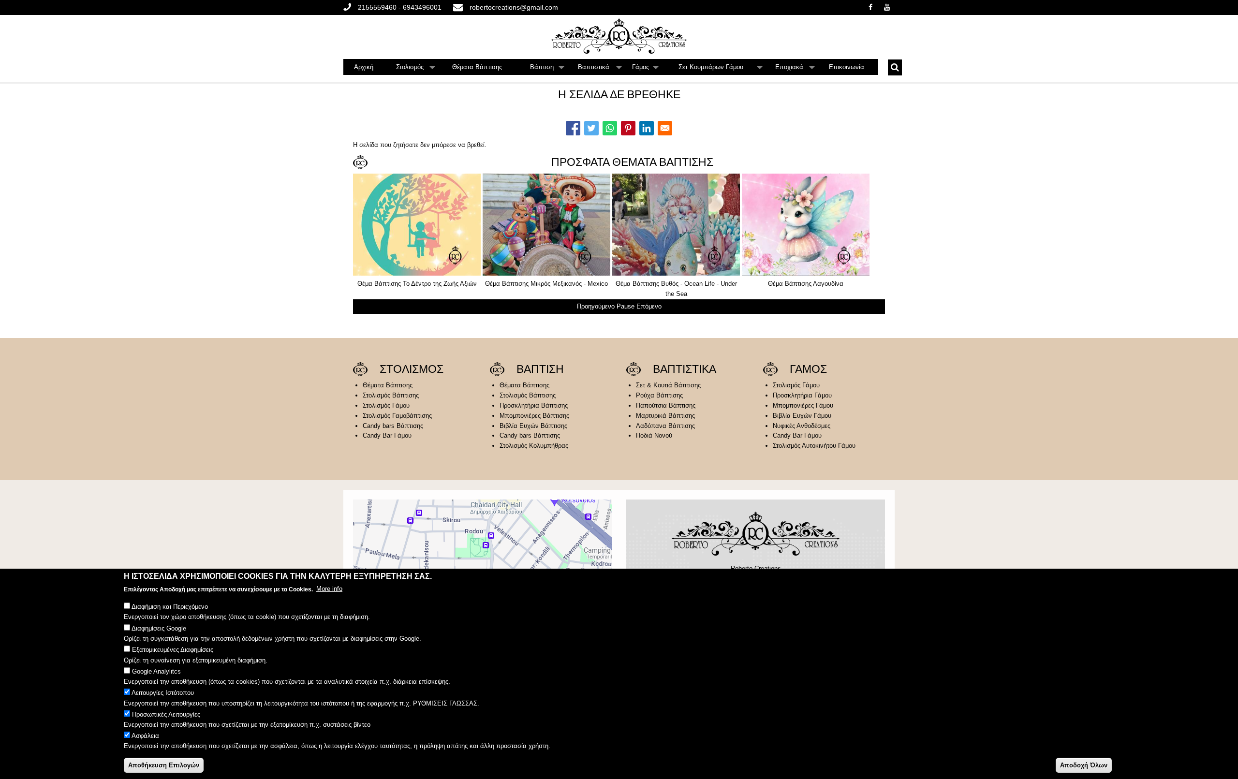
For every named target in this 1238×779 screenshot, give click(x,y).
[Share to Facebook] (573, 128)
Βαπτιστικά (600, 69)
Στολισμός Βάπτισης (391, 395)
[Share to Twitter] (591, 128)
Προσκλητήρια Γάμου (802, 395)
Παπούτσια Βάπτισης (665, 405)
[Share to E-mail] (665, 128)
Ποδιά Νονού (654, 435)
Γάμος (645, 69)
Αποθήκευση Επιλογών (163, 764)
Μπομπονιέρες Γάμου (803, 405)
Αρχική (363, 67)
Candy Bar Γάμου (387, 435)
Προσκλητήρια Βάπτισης (534, 405)
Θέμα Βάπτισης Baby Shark (860, 283)
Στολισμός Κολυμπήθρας (534, 445)
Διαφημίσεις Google (159, 628)
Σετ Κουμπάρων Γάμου (720, 69)
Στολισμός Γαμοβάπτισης (397, 415)
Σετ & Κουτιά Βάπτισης (668, 385)
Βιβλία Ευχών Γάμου (802, 415)
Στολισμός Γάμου (386, 405)
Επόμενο (649, 306)
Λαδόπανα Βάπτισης (665, 425)
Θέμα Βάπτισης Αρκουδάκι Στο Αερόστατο (471, 283)
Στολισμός (416, 69)
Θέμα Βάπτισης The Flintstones (600, 283)
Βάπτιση (547, 69)
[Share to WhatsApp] (610, 128)
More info (329, 588)
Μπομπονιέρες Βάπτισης (534, 415)
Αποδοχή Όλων (1083, 764)
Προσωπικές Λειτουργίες (166, 714)
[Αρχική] (619, 36)
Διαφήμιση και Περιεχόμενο (170, 606)
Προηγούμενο (596, 306)
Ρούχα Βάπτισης (659, 395)
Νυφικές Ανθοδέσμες (801, 425)
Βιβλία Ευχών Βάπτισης (533, 425)
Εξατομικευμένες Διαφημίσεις (172, 649)
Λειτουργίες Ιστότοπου (163, 692)
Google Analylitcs (156, 671)
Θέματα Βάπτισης (477, 67)
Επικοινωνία (846, 67)
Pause (625, 306)
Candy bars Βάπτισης (393, 425)
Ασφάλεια (145, 736)
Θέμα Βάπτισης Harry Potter (730, 283)
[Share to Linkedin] (646, 128)
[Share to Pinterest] (628, 128)
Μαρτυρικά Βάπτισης (665, 415)
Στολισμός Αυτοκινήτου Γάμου (814, 445)
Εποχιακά (795, 69)
